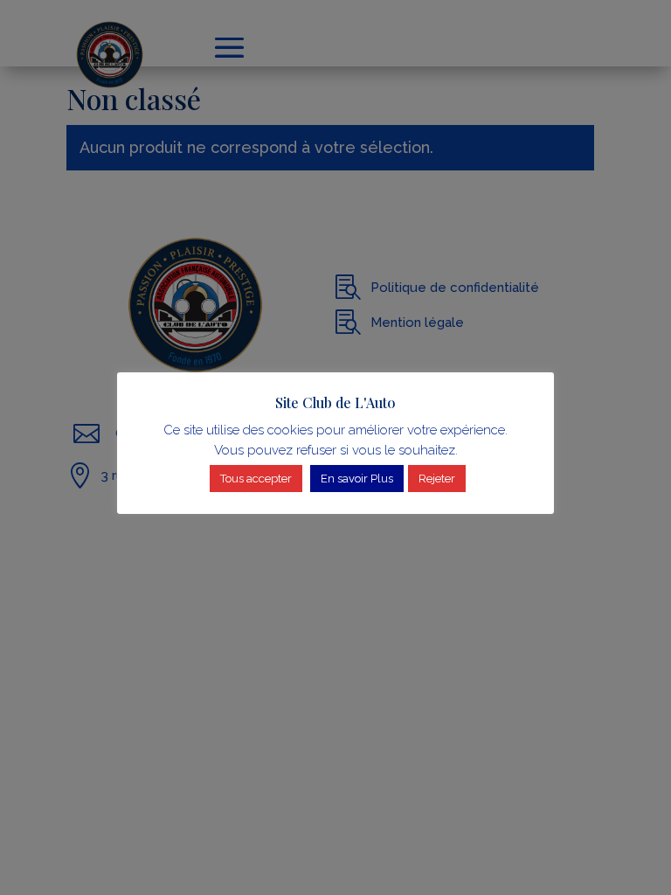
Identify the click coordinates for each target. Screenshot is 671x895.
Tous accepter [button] (256, 478)
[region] (335, 447)
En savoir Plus (357, 478)
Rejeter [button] (437, 478)
